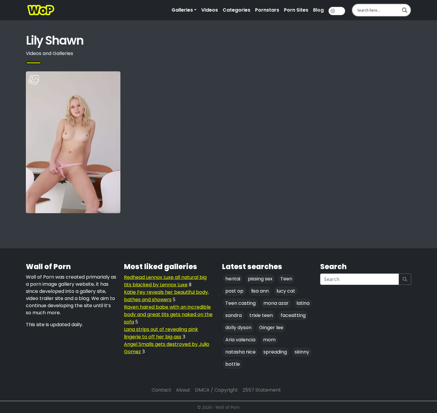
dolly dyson (238, 327)
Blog (318, 10)
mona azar (276, 303)
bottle (232, 364)
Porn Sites (296, 10)
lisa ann (260, 291)
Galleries (182, 10)
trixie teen (261, 315)
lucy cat (285, 291)
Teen (286, 278)
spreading (275, 351)
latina (302, 303)
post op (234, 291)
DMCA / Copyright (216, 390)
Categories (236, 10)
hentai (232, 278)
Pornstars (267, 10)
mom (269, 339)
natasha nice (240, 351)
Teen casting (240, 303)
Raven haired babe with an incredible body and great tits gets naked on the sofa (168, 314)
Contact (161, 390)
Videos (209, 10)
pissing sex (260, 278)
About (183, 390)
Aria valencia (240, 339)
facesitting (293, 315)
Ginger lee (271, 327)
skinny (302, 351)
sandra (233, 315)
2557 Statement (262, 390)
